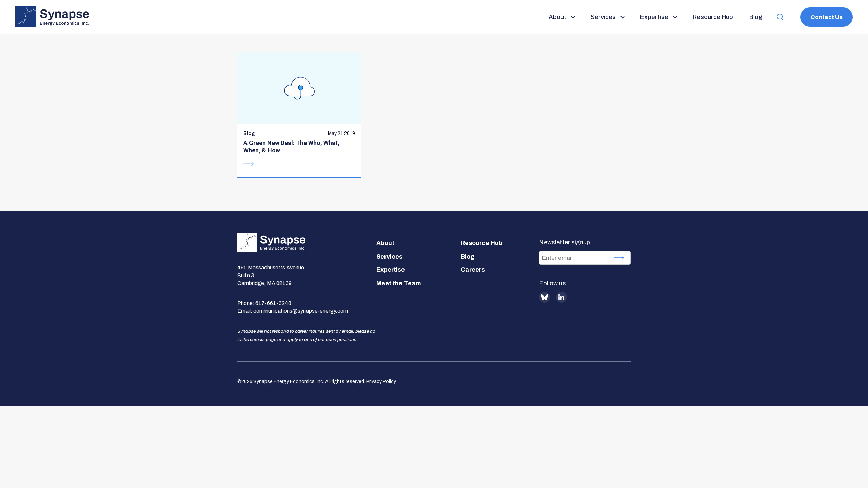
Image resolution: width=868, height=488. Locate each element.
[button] (780, 17)
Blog (467, 256)
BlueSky (544, 297)
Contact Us (827, 17)
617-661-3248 (273, 303)
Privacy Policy (381, 381)
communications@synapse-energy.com (300, 311)
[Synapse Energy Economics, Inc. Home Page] (52, 16)
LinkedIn (561, 297)
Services (389, 256)
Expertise (390, 269)
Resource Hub (481, 243)
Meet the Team (398, 283)
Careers (473, 269)
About (385, 243)
